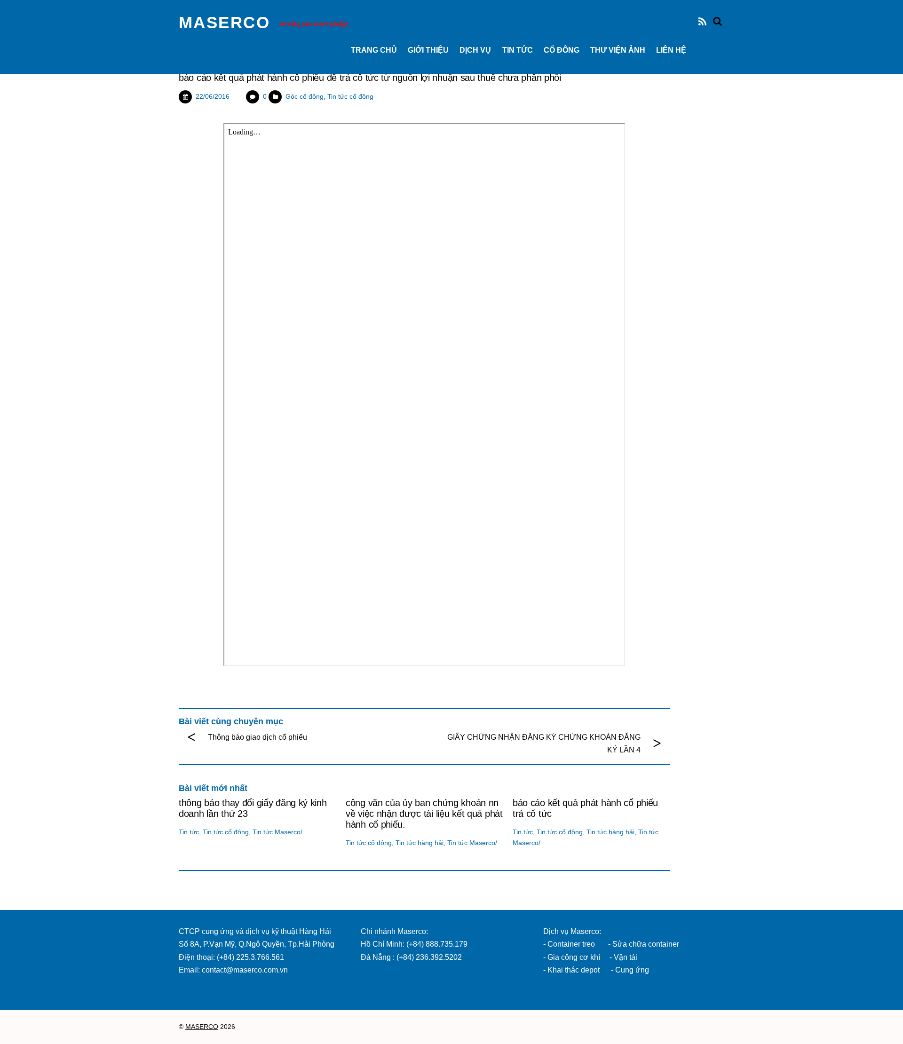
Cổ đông (561, 50)
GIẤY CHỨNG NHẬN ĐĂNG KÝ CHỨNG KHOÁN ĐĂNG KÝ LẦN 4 (544, 743)
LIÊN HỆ (671, 50)
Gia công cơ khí (574, 957)
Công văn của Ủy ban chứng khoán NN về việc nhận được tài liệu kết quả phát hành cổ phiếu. (424, 814)
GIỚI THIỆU (428, 50)
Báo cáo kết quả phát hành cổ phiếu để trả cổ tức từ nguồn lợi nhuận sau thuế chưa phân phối (370, 77)
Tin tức (517, 50)
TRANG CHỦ (374, 50)
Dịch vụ (475, 50)
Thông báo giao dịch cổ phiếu (257, 737)
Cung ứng (631, 970)
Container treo (571, 944)
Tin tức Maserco (277, 832)
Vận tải (625, 957)
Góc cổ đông (304, 96)
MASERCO (201, 1026)
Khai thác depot (573, 970)
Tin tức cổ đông (350, 96)
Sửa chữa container (645, 944)
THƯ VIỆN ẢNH (617, 50)
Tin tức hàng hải (420, 842)
